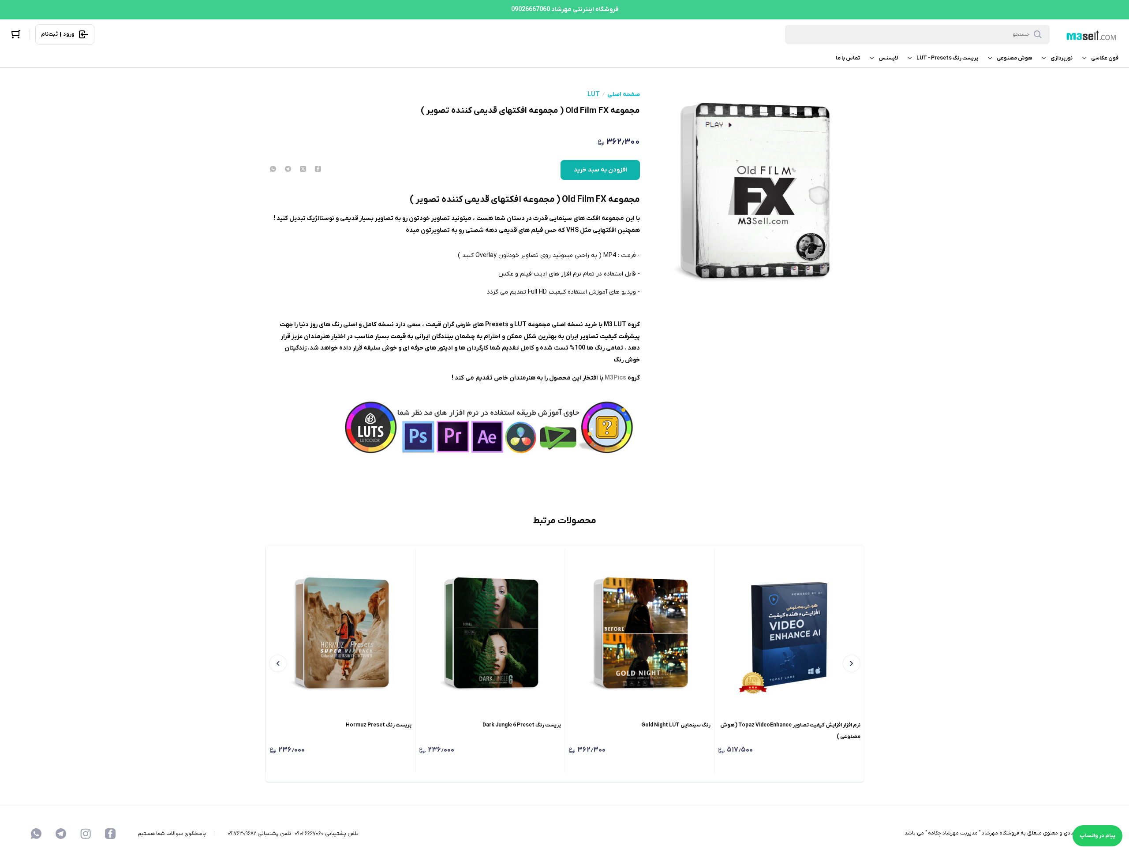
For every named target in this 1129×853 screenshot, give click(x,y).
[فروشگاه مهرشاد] (1090, 34)
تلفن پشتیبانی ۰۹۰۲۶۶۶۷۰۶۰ (327, 833)
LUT (593, 95)
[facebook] (318, 170)
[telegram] (288, 170)
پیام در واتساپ (1097, 835)
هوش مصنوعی (1014, 58)
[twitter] (303, 170)
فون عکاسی (1104, 58)
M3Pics (614, 378)
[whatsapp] (273, 170)
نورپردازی (1061, 58)
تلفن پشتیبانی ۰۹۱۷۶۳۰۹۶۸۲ (259, 833)
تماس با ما (848, 58)
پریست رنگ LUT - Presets (947, 58)
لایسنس (888, 58)
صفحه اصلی (623, 95)
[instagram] (85, 833)
